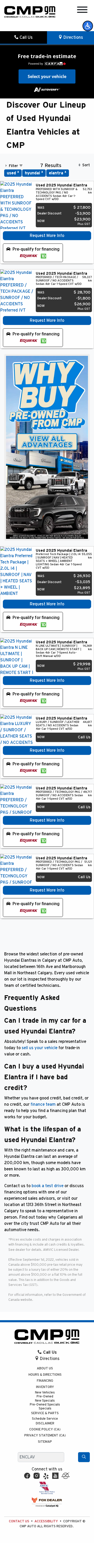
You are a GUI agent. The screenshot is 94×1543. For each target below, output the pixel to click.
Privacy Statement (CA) (45, 1435)
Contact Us (19, 1521)
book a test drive (47, 1186)
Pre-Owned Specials (45, 1404)
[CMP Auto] (30, 12)
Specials (45, 1408)
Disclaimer (45, 1423)
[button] (88, 26)
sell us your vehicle (39, 1048)
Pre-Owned (45, 1396)
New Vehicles (45, 1392)
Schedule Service (45, 1418)
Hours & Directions (45, 1374)
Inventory (45, 1387)
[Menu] (82, 11)
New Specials (45, 1400)
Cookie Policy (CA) (45, 1429)
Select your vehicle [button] (47, 76)
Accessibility (46, 1521)
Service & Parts (45, 1413)
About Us (45, 1368)
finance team (43, 1104)
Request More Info (47, 236)
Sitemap (45, 1442)
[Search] (84, 1457)
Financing (45, 1380)
